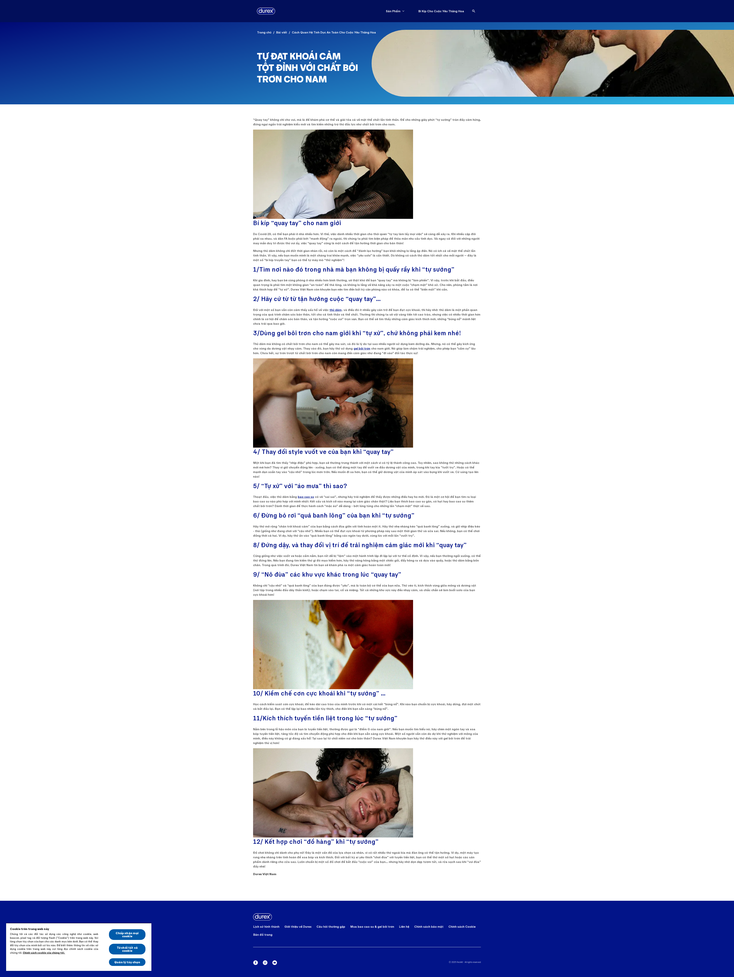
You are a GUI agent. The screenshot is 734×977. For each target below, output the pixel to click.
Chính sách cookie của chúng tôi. (44, 952)
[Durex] (266, 11)
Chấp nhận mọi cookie (127, 934)
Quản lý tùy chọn (127, 962)
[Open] (473, 11)
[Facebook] (255, 962)
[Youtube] (274, 962)
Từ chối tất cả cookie (127, 949)
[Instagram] (265, 962)
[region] (78, 947)
